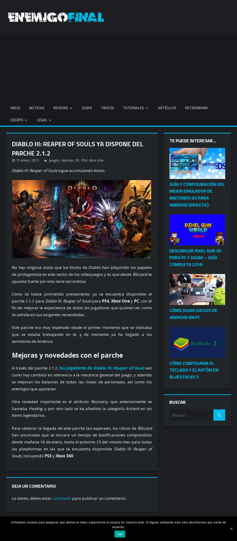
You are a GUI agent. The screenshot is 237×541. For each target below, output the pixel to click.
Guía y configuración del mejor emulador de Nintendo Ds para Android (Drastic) (197, 194)
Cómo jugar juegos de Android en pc (193, 314)
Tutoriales (133, 108)
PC (77, 160)
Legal (42, 120)
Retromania (196, 108)
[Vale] (231, 528)
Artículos (167, 108)
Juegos (54, 160)
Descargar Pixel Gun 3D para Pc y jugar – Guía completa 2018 (195, 257)
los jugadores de (101, 368)
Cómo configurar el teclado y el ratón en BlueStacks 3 (193, 370)
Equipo (16, 120)
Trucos (107, 108)
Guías (87, 108)
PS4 (84, 160)
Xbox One (96, 160)
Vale (120, 534)
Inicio (15, 108)
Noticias (36, 108)
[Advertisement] (118, 67)
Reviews (60, 108)
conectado (61, 498)
